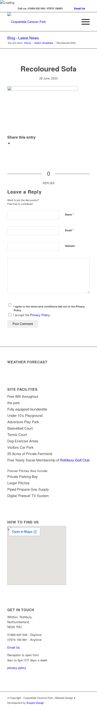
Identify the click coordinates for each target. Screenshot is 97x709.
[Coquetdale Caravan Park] (40, 21)
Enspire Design (35, 703)
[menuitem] (83, 21)
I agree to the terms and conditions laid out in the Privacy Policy (49, 308)
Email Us (79, 8)
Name (69, 214)
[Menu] (83, 21)
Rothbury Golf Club (74, 459)
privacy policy (16, 667)
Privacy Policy (40, 315)
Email (69, 230)
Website (70, 246)
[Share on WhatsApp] (13, 143)
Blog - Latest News (23, 38)
